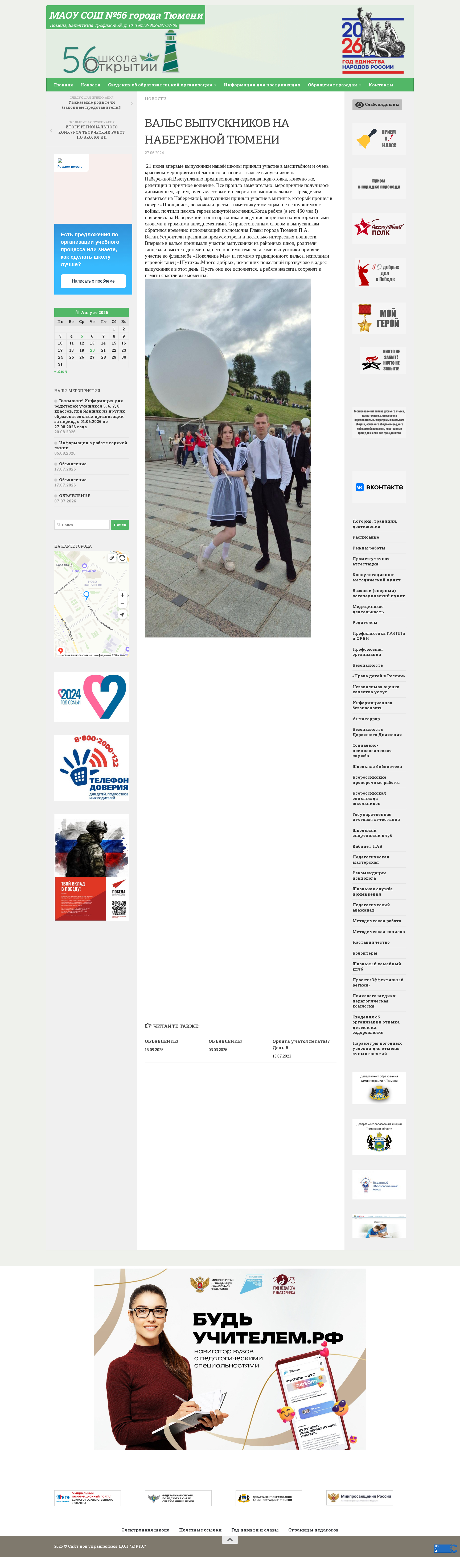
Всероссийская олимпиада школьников (369, 798)
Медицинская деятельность (368, 609)
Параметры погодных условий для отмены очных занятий (377, 1048)
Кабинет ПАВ (367, 846)
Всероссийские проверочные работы (376, 779)
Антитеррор (366, 718)
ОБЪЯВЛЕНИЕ (74, 495)
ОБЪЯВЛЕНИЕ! (161, 1041)
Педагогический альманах (371, 907)
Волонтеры (364, 953)
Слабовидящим (381, 104)
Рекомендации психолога (369, 875)
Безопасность (367, 665)
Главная (63, 84)
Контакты (381, 84)
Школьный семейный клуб (376, 966)
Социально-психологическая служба (372, 750)
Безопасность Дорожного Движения (377, 732)
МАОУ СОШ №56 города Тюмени (126, 15)
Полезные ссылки (200, 1530)
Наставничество (371, 942)
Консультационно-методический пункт (376, 577)
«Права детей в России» (378, 675)
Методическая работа (376, 920)
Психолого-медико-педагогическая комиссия (374, 1001)
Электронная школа (146, 1530)
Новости (90, 84)
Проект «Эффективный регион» (378, 982)
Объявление (73, 463)
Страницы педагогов (313, 1530)
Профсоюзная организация (367, 652)
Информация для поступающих (262, 84)
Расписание (365, 537)
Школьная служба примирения (372, 891)
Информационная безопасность (372, 705)
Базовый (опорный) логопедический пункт (378, 593)
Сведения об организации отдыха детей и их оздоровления (376, 1024)
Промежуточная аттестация (371, 561)
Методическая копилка (378, 931)
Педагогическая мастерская (370, 859)
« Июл (60, 371)
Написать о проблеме (93, 281)
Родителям (364, 622)
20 (92, 350)
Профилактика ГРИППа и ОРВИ (378, 636)
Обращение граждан (332, 84)
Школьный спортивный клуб (372, 833)
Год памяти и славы (255, 1530)
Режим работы (368, 548)
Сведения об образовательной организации (160, 84)
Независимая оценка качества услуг (375, 689)
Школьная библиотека (377, 766)
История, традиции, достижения (374, 523)
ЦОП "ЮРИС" (132, 1546)
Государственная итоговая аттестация (376, 817)
